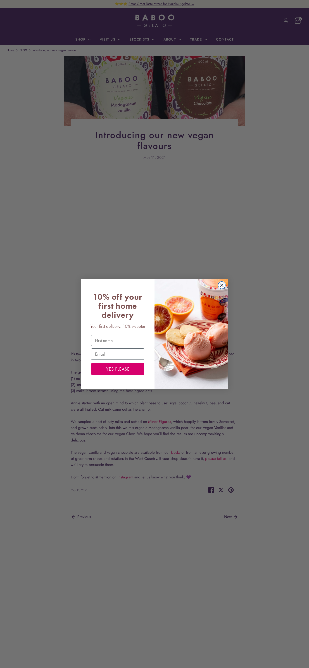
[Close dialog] (221, 285)
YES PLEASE (118, 369)
